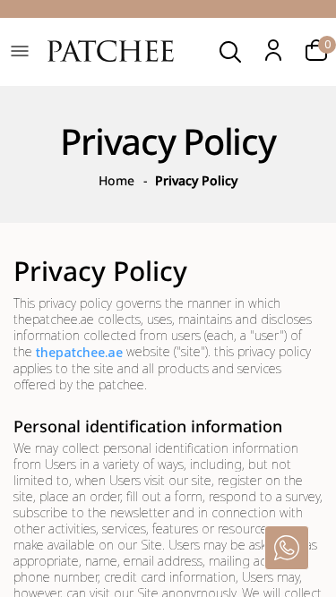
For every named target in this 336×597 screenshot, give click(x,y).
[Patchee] (110, 53)
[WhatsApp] (286, 547)
